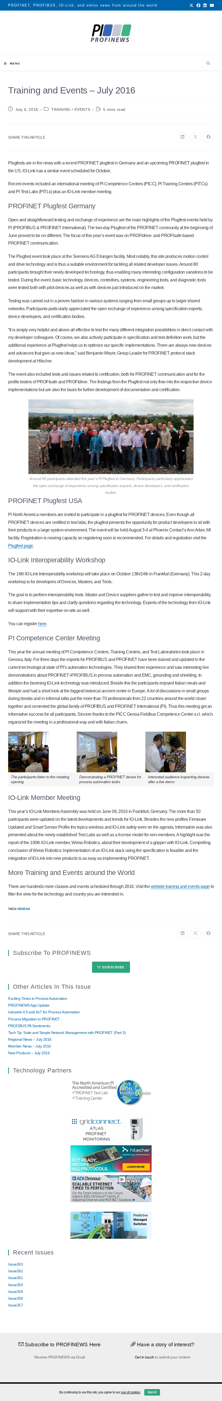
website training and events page (180, 886)
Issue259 (15, 1291)
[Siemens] (111, 1092)
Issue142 (23, 908)
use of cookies (130, 1392)
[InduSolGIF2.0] (111, 1225)
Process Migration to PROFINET (34, 1019)
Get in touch (144, 1357)
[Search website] (208, 64)
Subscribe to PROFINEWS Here (62, 1344)
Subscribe (113, 967)
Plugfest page (20, 545)
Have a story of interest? (165, 1344)
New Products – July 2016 (29, 1053)
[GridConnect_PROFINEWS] (111, 1129)
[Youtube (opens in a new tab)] (211, 5)
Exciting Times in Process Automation (37, 998)
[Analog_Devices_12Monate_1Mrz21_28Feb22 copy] (111, 1188)
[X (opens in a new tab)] (191, 5)
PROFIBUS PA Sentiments (29, 1026)
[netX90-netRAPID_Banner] (111, 1158)
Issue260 (15, 1285)
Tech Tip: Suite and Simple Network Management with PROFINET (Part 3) (67, 1032)
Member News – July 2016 (29, 1046)
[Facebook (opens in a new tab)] (198, 5)
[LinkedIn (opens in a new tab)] (205, 5)
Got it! (152, 1392)
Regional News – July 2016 (29, 1039)
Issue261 (15, 1278)
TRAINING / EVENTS (70, 109)
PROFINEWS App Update (28, 1005)
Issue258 (15, 1298)
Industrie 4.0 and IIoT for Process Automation (44, 1012)
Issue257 (15, 1305)
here (42, 623)
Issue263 (15, 1264)
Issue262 (15, 1271)
